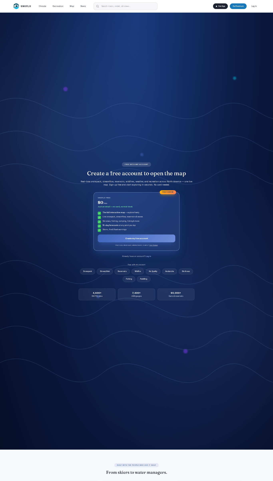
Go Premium (238, 6)
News (83, 6)
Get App (221, 6)
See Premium (153, 245)
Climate (42, 6)
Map (72, 6)
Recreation (58, 6)
